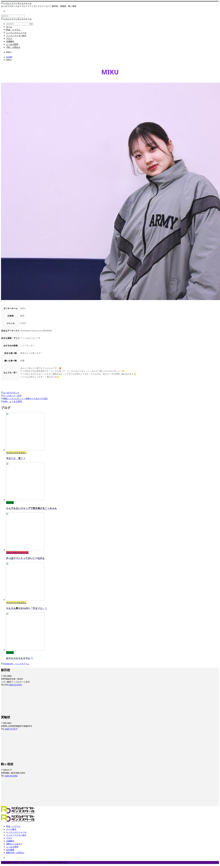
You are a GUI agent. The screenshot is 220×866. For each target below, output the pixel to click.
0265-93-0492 (11, 775)
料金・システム (13, 29)
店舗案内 (10, 41)
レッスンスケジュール (16, 32)
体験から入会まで (14, 843)
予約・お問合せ (13, 47)
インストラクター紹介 (16, 35)
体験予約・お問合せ (15, 852)
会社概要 (10, 849)
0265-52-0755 (15, 684)
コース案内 (11, 829)
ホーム (9, 26)
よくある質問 (12, 44)
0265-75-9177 (11, 729)
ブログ (9, 38)
